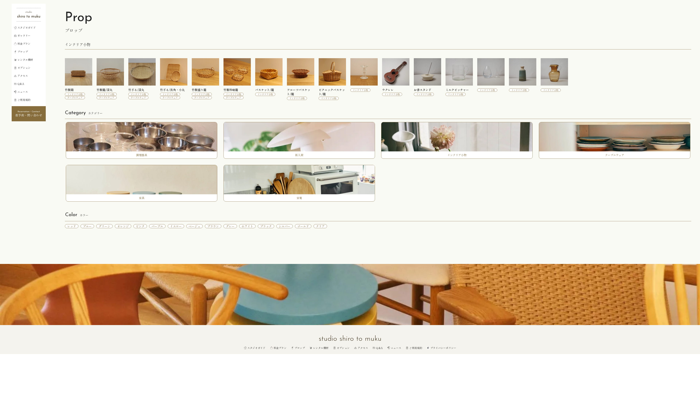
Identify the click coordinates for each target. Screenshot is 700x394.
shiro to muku (28, 16)
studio (28, 12)
